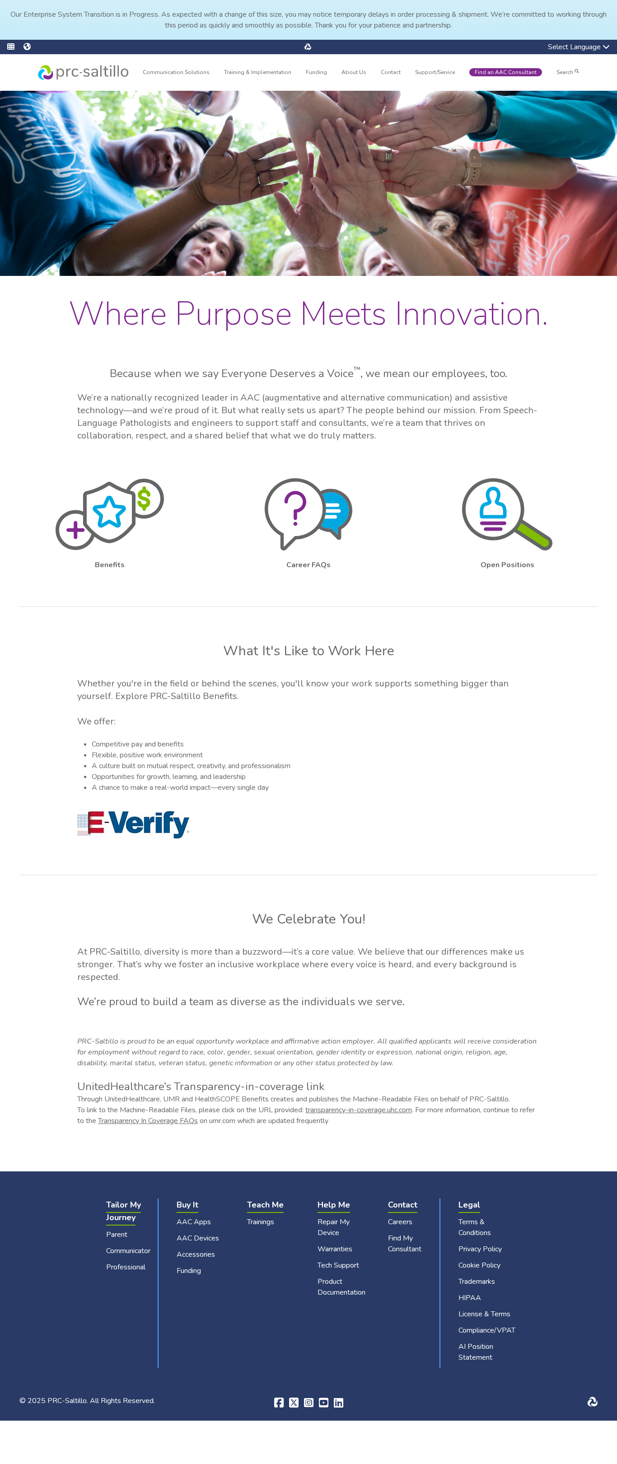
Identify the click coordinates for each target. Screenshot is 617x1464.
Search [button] (565, 72)
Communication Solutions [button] (176, 73)
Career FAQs (308, 565)
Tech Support (338, 1265)
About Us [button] (353, 73)
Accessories (196, 1254)
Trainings (260, 1222)
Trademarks (476, 1282)
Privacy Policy (480, 1249)
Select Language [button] (568, 48)
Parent (116, 1235)
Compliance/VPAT (486, 1330)
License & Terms (484, 1314)
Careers (400, 1222)
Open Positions (507, 565)
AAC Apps (194, 1222)
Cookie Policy (479, 1265)
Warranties (335, 1249)
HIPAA (469, 1298)
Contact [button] (391, 73)
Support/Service (435, 72)
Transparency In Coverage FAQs (148, 1121)
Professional (125, 1267)
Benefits (110, 565)
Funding (316, 72)
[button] (15, 47)
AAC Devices (198, 1238)
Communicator (128, 1251)
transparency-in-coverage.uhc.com (358, 1110)
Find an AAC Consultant (506, 72)
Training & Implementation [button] (257, 73)
